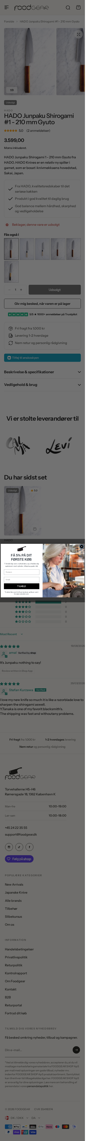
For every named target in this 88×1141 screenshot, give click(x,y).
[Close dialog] (81, 546)
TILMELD (21, 586)
